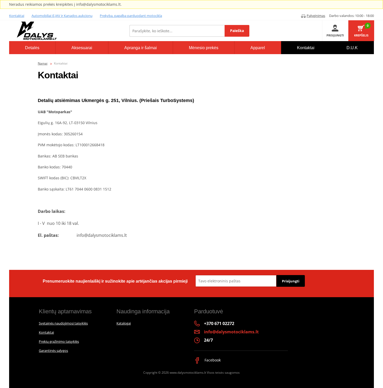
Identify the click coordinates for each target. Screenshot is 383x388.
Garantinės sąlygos (53, 350)
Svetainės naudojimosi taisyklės (63, 323)
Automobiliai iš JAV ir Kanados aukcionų (62, 15)
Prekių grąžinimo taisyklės (59, 341)
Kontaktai (16, 15)
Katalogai (123, 323)
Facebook (212, 360)
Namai (42, 63)
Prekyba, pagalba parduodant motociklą (131, 15)
